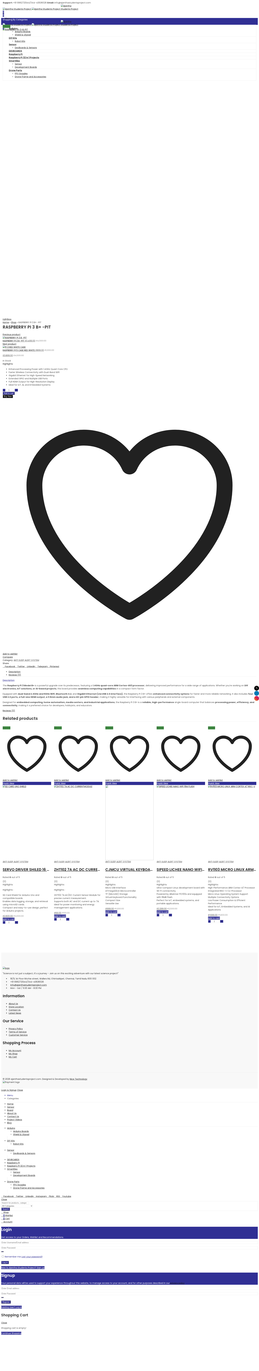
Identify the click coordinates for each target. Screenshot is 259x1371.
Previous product (11, 334)
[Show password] (2, 1251)
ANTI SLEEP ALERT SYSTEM (26, 660)
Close (20, 1090)
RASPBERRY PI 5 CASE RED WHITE (19, 350)
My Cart (13, 1056)
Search (6, 1209)
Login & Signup (8, 1090)
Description (9, 680)
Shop (13, 322)
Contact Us (15, 1009)
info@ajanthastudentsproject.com (28, 984)
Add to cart (8, 393)
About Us (13, 1003)
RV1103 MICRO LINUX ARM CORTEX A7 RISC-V (197, 869)
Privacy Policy (16, 1028)
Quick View (8, 783)
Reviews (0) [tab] (15, 674)
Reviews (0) (9, 710)
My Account (15, 1050)
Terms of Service (18, 1031)
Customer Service (18, 1034)
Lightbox (7, 319)
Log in (5, 1262)
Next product (9, 343)
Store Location (16, 1006)
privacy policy (177, 1283)
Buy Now (8, 396)
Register (6, 1302)
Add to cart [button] (9, 916)
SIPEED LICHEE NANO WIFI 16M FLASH (138, 869)
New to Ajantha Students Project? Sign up (23, 1267)
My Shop (13, 1053)
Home (6, 322)
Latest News (15, 1013)
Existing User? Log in (11, 1307)
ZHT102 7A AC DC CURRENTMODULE (34, 869)
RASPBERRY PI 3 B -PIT (14, 340)
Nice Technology (78, 1079)
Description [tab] (15, 671)
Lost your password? (32, 1256)
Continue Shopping (11, 1333)
